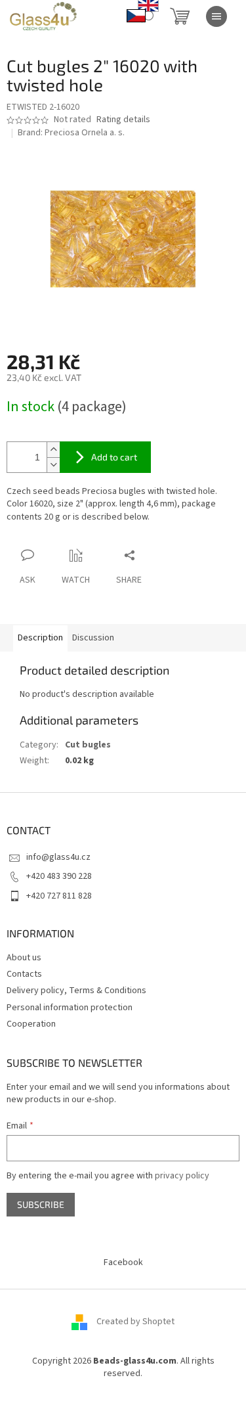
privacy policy (182, 1175)
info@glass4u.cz (58, 857)
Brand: (71, 132)
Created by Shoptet (135, 1321)
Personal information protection (70, 1007)
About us (24, 957)
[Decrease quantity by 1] (53, 464)
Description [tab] (40, 637)
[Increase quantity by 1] (53, 449)
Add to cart (114, 456)
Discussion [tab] (93, 637)
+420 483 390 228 (59, 876)
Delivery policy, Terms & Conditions (76, 990)
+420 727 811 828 (59, 896)
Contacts (24, 974)
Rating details (123, 120)
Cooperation (31, 1024)
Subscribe (40, 1204)
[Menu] (216, 16)
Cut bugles (88, 744)
